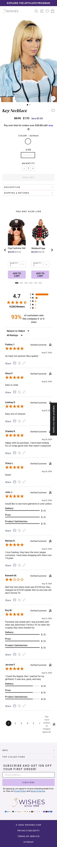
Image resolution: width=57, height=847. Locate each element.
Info (5, 750)
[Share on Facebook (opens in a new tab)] (14, 363)
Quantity (28, 163)
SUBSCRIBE (28, 782)
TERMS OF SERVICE (29, 836)
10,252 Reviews (17, 306)
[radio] (41, 294)
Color (28, 135)
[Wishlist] (47, 11)
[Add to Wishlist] (53, 110)
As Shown (28, 141)
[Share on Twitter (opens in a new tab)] (19, 363)
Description (12, 187)
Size (28, 149)
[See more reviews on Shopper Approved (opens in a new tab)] (23, 363)
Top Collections (13, 757)
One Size (28, 155)
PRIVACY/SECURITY (28, 830)
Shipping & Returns (16, 193)
